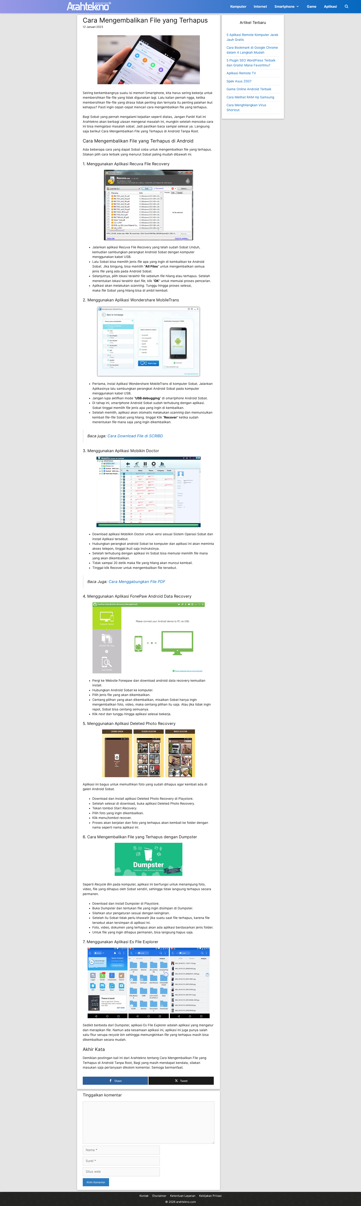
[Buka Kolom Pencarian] (347, 6)
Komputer (238, 6)
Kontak (144, 1196)
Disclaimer (159, 1196)
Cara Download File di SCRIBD (135, 436)
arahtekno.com (186, 1202)
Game (311, 6)
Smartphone (285, 6)
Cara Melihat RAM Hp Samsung (250, 97)
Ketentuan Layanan (182, 1196)
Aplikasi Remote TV (241, 73)
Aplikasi (330, 6)
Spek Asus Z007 (239, 81)
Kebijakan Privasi (210, 1196)
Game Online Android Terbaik (249, 89)
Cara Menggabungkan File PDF (137, 581)
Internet (260, 6)
